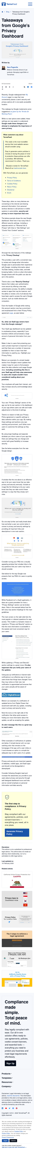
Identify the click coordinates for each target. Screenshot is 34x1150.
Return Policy (11, 187)
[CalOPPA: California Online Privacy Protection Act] (17, 879)
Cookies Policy (12, 183)
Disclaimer (10, 190)
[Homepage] (3, 12)
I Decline (13, 1140)
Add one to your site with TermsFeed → (14, 1147)
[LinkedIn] (3, 1108)
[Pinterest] (16, 1108)
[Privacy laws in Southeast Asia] (17, 899)
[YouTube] (6, 1108)
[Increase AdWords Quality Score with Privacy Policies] (17, 978)
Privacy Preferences (8, 1137)
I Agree (5, 1140)
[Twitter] (10, 1108)
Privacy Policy (12, 177)
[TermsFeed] (9, 4)
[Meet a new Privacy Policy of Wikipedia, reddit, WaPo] (17, 958)
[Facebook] (13, 1108)
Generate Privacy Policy (14, 832)
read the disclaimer (13, 1096)
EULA (9, 193)
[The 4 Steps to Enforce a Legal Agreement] (17, 939)
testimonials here (20, 168)
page (11, 313)
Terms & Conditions (14, 180)
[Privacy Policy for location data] (17, 919)
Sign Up (10, 1063)
